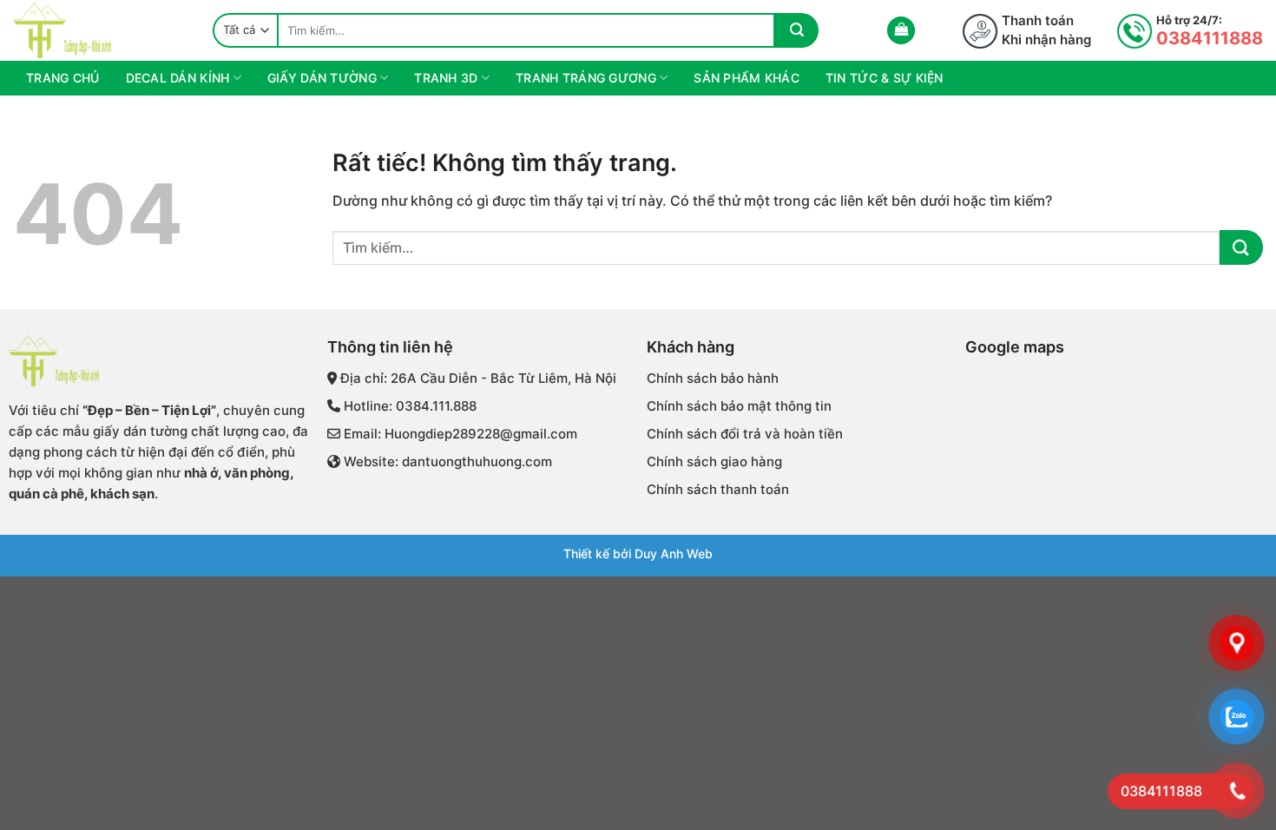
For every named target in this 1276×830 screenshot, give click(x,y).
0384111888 (1209, 38)
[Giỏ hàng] (901, 30)
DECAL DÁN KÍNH (178, 77)
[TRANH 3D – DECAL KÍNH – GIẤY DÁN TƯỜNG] (100, 30)
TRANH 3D (445, 77)
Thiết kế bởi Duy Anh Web (638, 553)
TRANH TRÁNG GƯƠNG (586, 77)
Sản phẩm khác (746, 77)
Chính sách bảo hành (713, 378)
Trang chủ (63, 77)
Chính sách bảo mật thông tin (739, 406)
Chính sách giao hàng (714, 461)
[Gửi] (797, 30)
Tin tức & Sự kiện (884, 77)
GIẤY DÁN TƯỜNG (322, 77)
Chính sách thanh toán (718, 489)
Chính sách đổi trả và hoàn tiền (745, 433)
